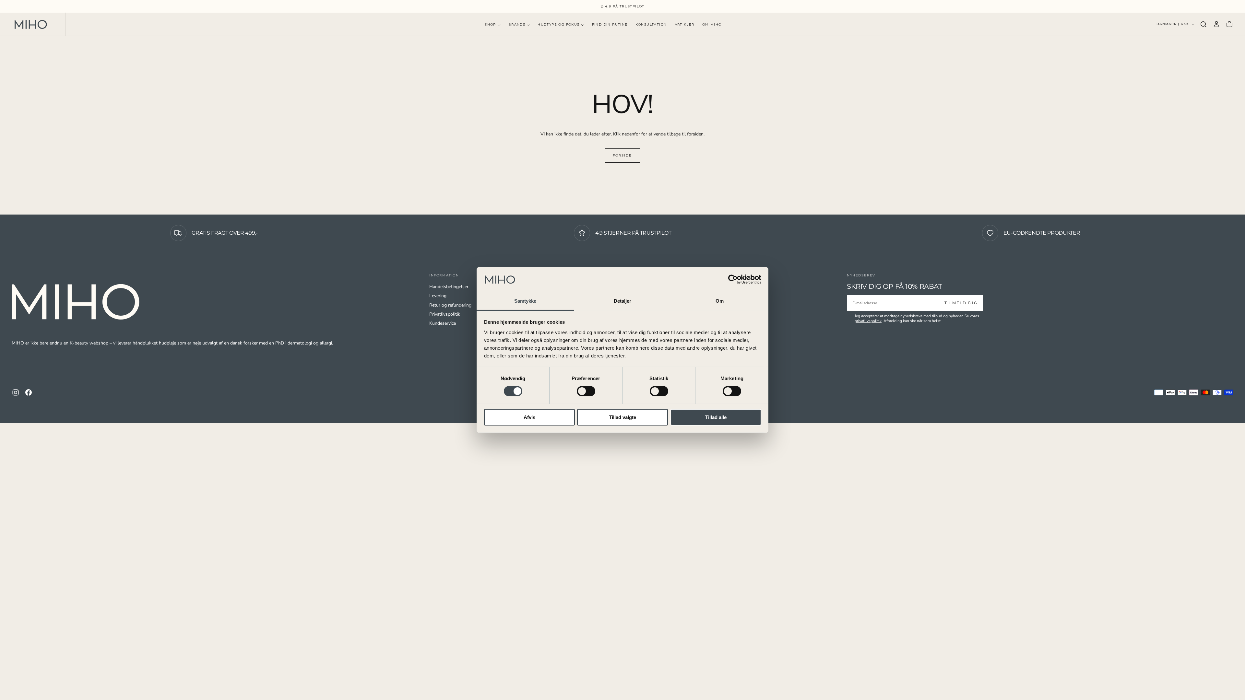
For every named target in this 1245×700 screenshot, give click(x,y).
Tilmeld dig (961, 302)
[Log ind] (1216, 24)
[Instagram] (15, 392)
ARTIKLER (684, 24)
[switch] (586, 391)
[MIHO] (76, 302)
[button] (1203, 24)
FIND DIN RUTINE (610, 24)
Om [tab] (720, 301)
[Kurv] (1229, 24)
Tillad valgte (622, 417)
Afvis (529, 417)
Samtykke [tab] (525, 301)
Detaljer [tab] (623, 301)
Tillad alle (716, 417)
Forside (622, 155)
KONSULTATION (651, 24)
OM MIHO (712, 24)
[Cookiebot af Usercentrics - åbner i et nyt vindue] (733, 279)
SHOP (490, 24)
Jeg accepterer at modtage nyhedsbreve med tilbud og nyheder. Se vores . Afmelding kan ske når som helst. (917, 318)
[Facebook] (28, 392)
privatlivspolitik (868, 320)
